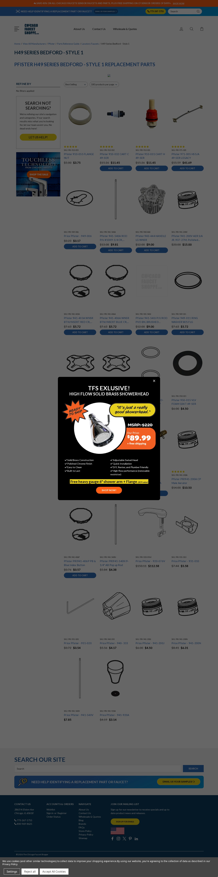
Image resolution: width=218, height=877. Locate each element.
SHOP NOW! (109, 490)
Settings (12, 871)
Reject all (30, 871)
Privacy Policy (9, 864)
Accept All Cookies (54, 871)
